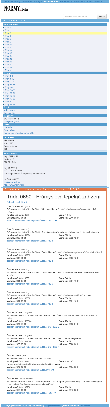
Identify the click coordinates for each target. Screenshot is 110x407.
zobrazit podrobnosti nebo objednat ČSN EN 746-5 (30, 283)
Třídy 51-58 (10, 90)
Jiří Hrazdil (85, 405)
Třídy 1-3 (9, 75)
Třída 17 (8, 64)
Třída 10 (8, 44)
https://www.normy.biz (14, 184)
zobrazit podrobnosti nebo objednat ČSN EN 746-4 (30, 260)
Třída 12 (8, 50)
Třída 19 (8, 70)
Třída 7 (8, 35)
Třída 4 (8, 27)
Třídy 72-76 (10, 95)
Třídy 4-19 (9, 78)
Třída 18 (8, 67)
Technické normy (11, 1)
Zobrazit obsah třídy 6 (17, 202)
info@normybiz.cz (12, 121)
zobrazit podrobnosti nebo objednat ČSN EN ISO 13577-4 (33, 346)
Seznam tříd (9, 112)
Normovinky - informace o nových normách (81, 1)
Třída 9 (8, 41)
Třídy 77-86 (10, 98)
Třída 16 (8, 61)
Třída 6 (8, 33)
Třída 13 (8, 53)
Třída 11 (8, 47)
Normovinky (9, 130)
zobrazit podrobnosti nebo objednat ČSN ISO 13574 (30, 369)
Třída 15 (8, 58)
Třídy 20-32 (10, 81)
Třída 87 (8, 101)
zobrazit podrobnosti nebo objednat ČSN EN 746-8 (30, 303)
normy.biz (8, 127)
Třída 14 (8, 55)
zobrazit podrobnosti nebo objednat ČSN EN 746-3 (30, 240)
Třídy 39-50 (10, 87)
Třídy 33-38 (10, 84)
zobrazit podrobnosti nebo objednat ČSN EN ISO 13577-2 (33, 326)
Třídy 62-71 (10, 93)
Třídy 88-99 (10, 104)
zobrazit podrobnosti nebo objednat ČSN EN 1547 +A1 (31, 392)
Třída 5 (8, 30)
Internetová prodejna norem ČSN (19, 132)
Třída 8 (8, 38)
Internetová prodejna (32, 1)
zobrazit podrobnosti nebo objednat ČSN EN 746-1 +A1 (32, 220)
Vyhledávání (9, 110)
